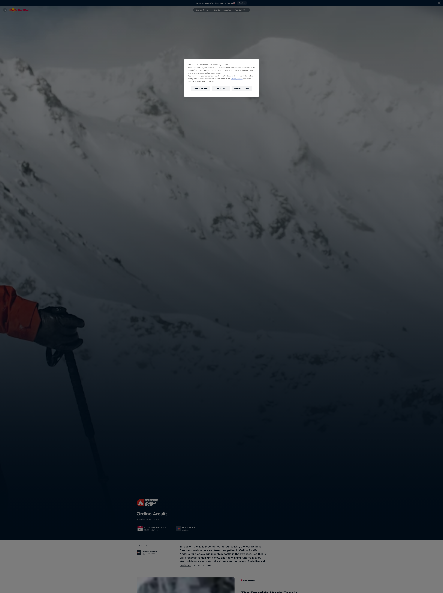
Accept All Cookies (241, 88)
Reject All (221, 88)
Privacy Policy (236, 79)
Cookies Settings (201, 88)
